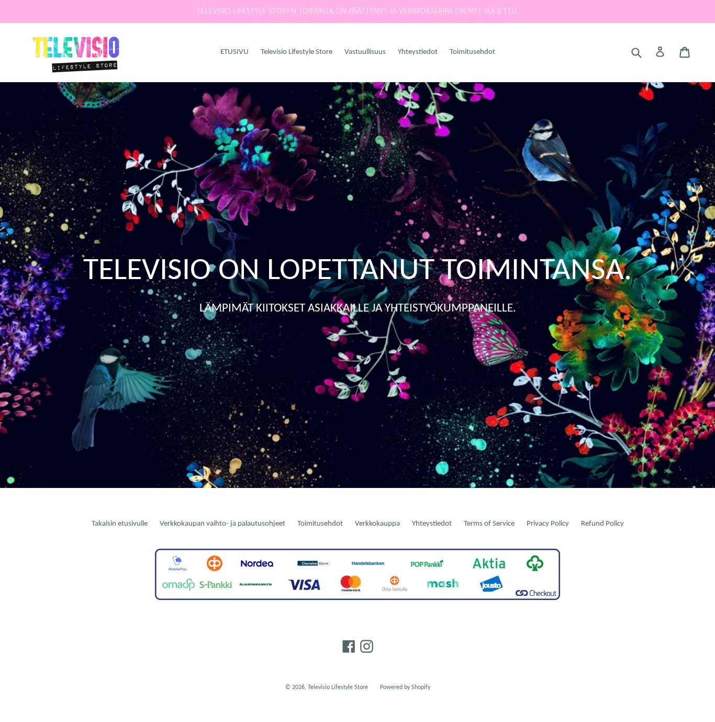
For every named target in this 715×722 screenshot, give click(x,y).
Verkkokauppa (377, 524)
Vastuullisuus (365, 52)
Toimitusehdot (472, 52)
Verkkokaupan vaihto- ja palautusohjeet (222, 524)
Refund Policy (602, 524)
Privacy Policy (548, 524)
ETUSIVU (234, 52)
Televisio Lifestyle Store (296, 52)
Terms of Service (489, 524)
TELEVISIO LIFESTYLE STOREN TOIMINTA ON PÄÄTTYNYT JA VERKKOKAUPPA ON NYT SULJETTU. (357, 11)
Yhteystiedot (418, 52)
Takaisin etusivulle (120, 524)
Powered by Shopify (405, 687)
